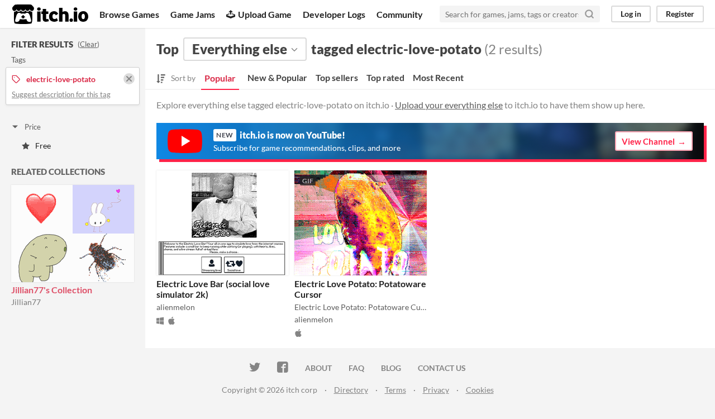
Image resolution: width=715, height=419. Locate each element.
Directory (351, 389)
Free (43, 145)
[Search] (589, 14)
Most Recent (438, 77)
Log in (631, 13)
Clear (88, 44)
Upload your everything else (449, 104)
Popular (220, 78)
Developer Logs (334, 14)
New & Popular (277, 77)
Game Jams (192, 14)
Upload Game (265, 14)
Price (33, 126)
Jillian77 (26, 302)
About (318, 368)
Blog (391, 368)
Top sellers (337, 77)
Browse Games (129, 14)
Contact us (442, 368)
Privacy (436, 389)
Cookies (480, 389)
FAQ (356, 368)
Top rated (385, 77)
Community (399, 14)
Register (680, 13)
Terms (395, 389)
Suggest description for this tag (61, 94)
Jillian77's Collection (51, 289)
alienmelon (175, 307)
